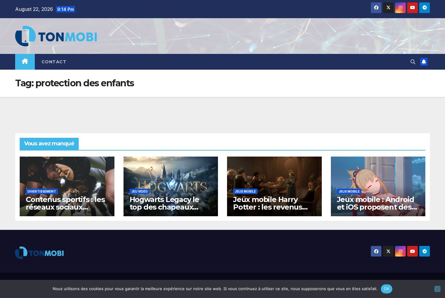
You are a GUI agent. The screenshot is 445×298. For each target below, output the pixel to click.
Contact (54, 62)
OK (387, 288)
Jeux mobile (245, 191)
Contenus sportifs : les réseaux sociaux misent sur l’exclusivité (66, 207)
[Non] (437, 289)
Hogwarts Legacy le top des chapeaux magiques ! (164, 207)
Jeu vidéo (139, 191)
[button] (412, 62)
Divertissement (42, 191)
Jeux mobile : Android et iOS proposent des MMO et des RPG (375, 207)
